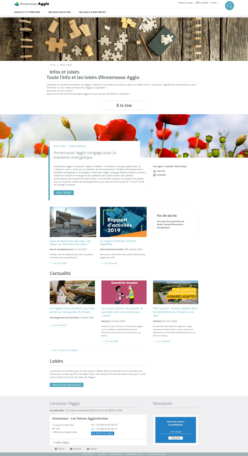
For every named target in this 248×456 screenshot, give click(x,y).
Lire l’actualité (60, 263)
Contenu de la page (185, 3)
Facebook (161, 175)
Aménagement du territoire (64, 318)
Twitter (161, 171)
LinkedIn (93, 449)
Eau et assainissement (61, 249)
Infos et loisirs (66, 64)
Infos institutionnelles (111, 249)
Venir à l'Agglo (62, 442)
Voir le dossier (63, 192)
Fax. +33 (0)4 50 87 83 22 (104, 428)
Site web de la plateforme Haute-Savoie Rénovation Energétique (170, 224)
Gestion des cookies (157, 454)
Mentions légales (136, 454)
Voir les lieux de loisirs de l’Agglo (66, 384)
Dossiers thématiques (77, 146)
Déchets (105, 321)
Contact (214, 3)
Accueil (53, 64)
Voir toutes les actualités (65, 350)
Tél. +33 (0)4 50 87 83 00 (104, 424)
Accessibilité (203, 3)
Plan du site (118, 454)
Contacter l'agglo (104, 433)
